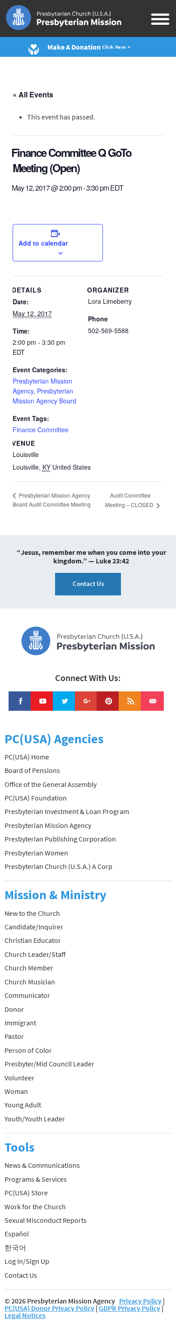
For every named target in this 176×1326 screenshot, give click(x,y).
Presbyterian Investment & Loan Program (67, 811)
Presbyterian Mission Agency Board (44, 395)
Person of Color (28, 1050)
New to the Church (32, 913)
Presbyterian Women (36, 852)
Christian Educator (33, 940)
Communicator (27, 995)
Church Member (29, 967)
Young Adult (23, 1104)
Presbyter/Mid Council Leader (49, 1063)
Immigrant (20, 1022)
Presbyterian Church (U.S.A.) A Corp (58, 866)
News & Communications (42, 1165)
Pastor (14, 1036)
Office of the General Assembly (51, 784)
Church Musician (30, 981)
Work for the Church (35, 1206)
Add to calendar (43, 242)
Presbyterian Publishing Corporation (60, 838)
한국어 (15, 1247)
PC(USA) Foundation (36, 797)
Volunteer (19, 1077)
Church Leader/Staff (35, 954)
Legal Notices (25, 1315)
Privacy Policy (140, 1300)
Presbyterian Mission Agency (48, 825)
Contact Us (88, 583)
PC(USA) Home (27, 756)
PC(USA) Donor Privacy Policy (49, 1307)
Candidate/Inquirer (34, 926)
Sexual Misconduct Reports (46, 1220)
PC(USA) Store (26, 1192)
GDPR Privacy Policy (129, 1307)
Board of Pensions (32, 770)
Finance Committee (41, 429)
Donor (14, 1009)
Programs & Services (36, 1179)
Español (17, 1233)
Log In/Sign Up (27, 1261)
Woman (16, 1091)
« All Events (33, 94)
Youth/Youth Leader (35, 1118)
